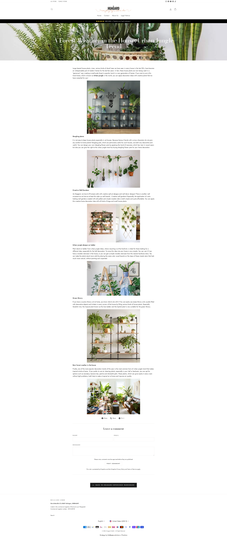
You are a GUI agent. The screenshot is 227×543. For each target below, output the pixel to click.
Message (77, 445)
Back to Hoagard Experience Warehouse (114, 485)
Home (99, 15)
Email (116, 435)
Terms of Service (132, 469)
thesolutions (114, 535)
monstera (87, 374)
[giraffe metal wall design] (113, 107)
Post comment (113, 463)
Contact (106, 15)
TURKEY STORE (62, 1)
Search (53, 515)
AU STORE (53, 1)
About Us (115, 15)
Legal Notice (125, 15)
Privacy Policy (120, 469)
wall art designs (113, 194)
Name (75, 435)
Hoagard (78, 194)
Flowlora (124, 535)
